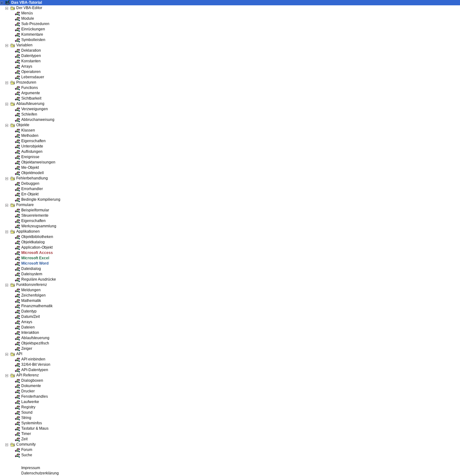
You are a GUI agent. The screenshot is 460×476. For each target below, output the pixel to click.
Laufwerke (30, 402)
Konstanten (31, 61)
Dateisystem (31, 274)
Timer (26, 434)
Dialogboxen (32, 380)
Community (26, 444)
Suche (26, 455)
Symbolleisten (33, 40)
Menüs (27, 13)
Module (27, 18)
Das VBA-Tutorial (26, 2)
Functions (29, 87)
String (26, 418)
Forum (26, 450)
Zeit (24, 439)
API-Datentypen (34, 370)
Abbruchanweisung (37, 119)
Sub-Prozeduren (35, 24)
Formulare (25, 205)
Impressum (30, 468)
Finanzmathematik (37, 306)
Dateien (28, 327)
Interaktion (30, 332)
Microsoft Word (35, 263)
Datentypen (31, 56)
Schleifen (29, 114)
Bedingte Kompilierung (40, 199)
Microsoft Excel (35, 258)
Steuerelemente (35, 215)
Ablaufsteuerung (30, 103)
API (19, 354)
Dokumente (31, 386)
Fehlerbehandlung (32, 178)
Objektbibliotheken (37, 237)
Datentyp (29, 311)
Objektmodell (32, 173)
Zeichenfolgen (33, 295)
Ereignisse (30, 157)
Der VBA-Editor (29, 8)
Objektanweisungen (38, 162)
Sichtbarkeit (31, 98)
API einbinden (33, 359)
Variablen (24, 45)
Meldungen (31, 290)
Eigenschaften (33, 141)
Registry (28, 407)
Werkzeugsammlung (38, 226)
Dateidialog (31, 268)
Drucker (28, 391)
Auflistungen (32, 151)
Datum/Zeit (30, 316)
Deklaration (31, 50)
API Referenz (27, 375)
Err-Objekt (29, 194)
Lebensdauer (32, 77)
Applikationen (28, 231)
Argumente (30, 93)
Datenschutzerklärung (40, 473)
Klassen (28, 130)
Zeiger (26, 348)
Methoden (29, 135)
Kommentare (32, 34)
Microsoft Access (37, 253)
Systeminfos (31, 423)
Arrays (26, 66)
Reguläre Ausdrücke (38, 279)
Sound (27, 412)
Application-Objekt (37, 247)
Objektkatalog (33, 242)
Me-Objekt (30, 167)
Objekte (22, 125)
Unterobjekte (32, 146)
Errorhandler (32, 189)
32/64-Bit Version (35, 364)
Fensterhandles (34, 396)
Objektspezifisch (35, 343)
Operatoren (31, 72)
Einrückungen (33, 29)
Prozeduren (26, 82)
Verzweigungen (34, 109)
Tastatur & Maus (35, 428)
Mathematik (31, 300)
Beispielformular (35, 210)
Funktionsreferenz (31, 284)
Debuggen (30, 183)
